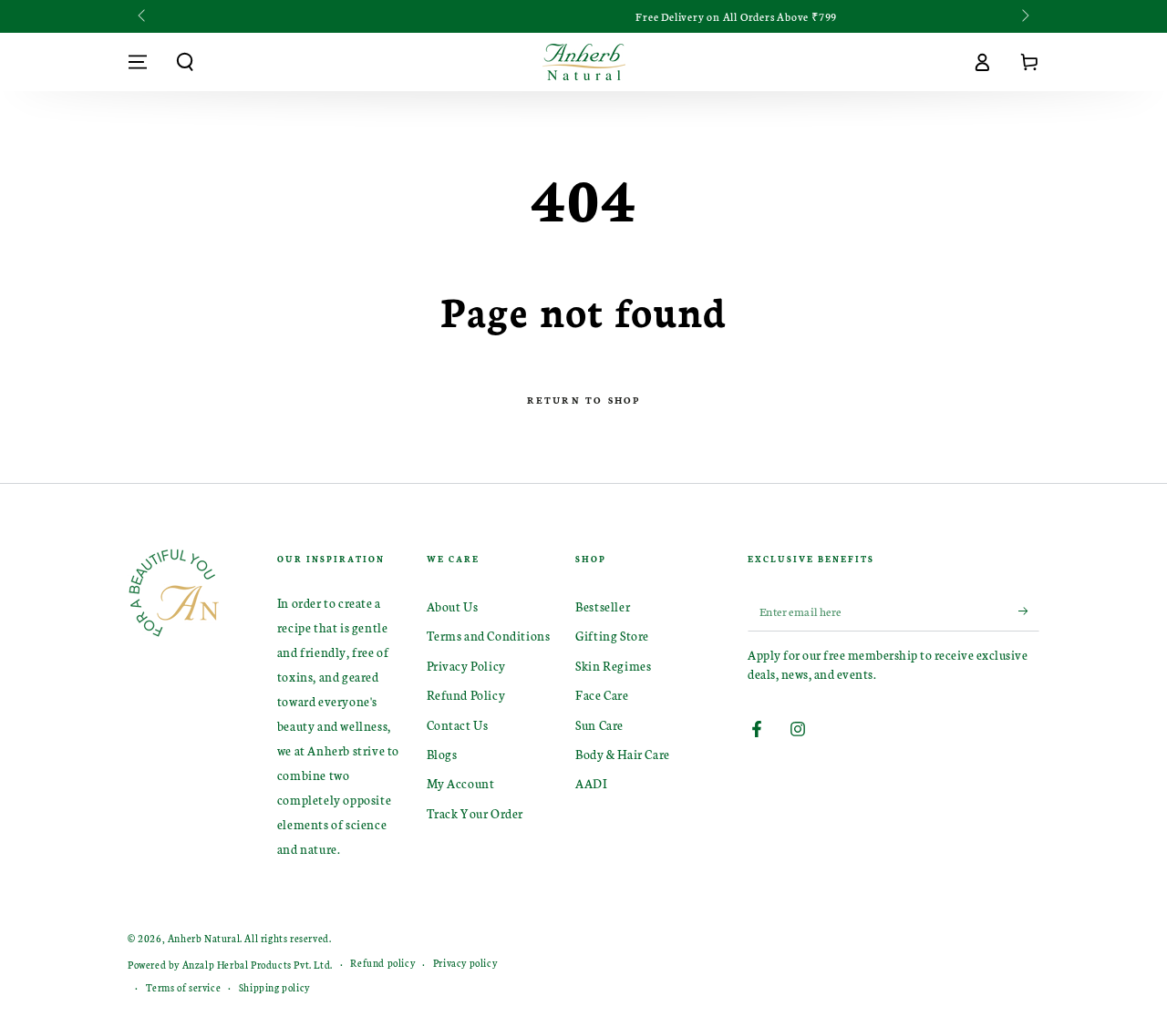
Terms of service (184, 987)
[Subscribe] (1028, 611)
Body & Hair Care (622, 754)
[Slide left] (143, 16)
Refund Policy (466, 694)
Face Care (601, 694)
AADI (590, 783)
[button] (185, 62)
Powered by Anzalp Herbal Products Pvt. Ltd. (230, 964)
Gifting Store (612, 635)
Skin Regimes (613, 665)
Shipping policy (274, 987)
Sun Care (599, 725)
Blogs (442, 754)
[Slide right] (1023, 16)
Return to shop (584, 400)
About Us (453, 606)
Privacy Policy (466, 665)
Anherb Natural (204, 938)
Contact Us (458, 725)
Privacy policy (465, 963)
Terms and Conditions (489, 635)
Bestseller (602, 606)
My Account (461, 783)
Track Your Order (475, 813)
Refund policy (382, 963)
